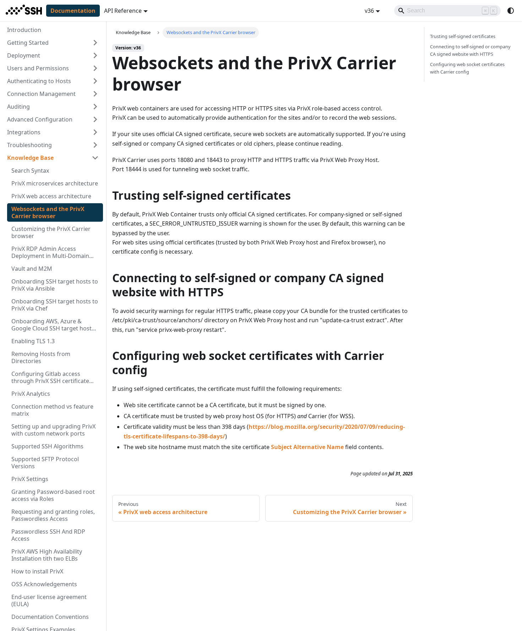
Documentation (73, 11)
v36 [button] (369, 11)
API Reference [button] (123, 11)
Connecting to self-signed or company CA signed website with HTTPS (470, 50)
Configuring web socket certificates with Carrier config (467, 68)
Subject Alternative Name (307, 447)
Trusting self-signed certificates (462, 36)
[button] (53, 42)
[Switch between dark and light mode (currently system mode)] (510, 10)
